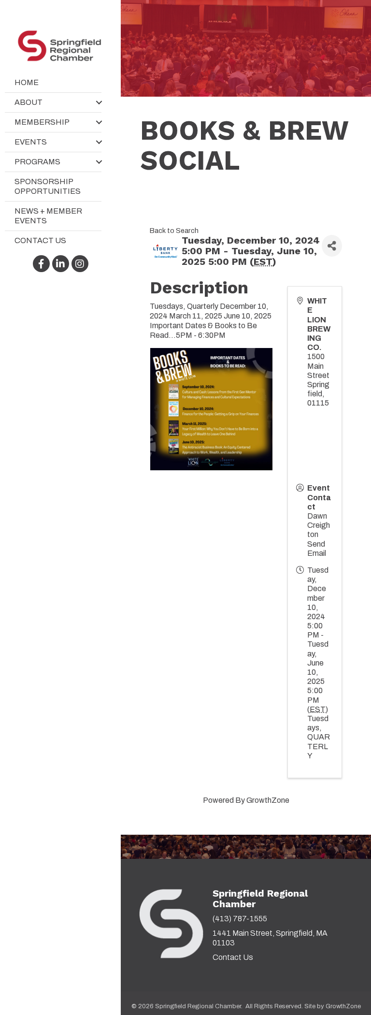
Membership (42, 122)
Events (30, 142)
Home (26, 82)
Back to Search (174, 230)
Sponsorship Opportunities (47, 186)
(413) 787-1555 (240, 918)
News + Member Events (48, 216)
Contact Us (40, 240)
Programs (37, 162)
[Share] (332, 246)
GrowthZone (267, 800)
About (28, 102)
